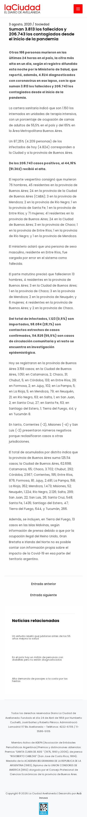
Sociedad (42, 24)
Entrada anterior (43, 584)
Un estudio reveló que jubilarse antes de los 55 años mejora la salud (41, 637)
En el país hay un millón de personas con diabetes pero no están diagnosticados (37, 658)
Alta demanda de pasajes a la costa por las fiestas (40, 680)
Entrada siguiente (43, 595)
